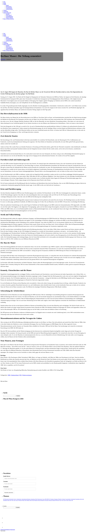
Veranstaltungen (9, 16)
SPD (56, 500)
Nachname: (6, 486)
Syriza (62, 500)
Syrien (60, 500)
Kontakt (7, 14)
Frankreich (63, 499)
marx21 (17, 500)
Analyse (15, 499)
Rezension (50, 500)
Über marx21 (9, 15)
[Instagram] (5, 527)
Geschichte (5, 11)
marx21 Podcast (9, 17)
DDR (9, 375)
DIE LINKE (47, 499)
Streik (58, 500)
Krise (12, 500)
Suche (4, 2)
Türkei (67, 500)
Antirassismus (33, 499)
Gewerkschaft (9, 7)
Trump (65, 500)
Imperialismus (77, 499)
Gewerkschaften (68, 499)
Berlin (36, 499)
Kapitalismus (5, 500)
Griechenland (73, 499)
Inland (7, 5)
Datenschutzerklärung (5, 529)
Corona (43, 499)
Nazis (25, 500)
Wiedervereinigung (27, 375)
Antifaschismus (9, 9)
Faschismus (52, 499)
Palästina (28, 500)
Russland (53, 500)
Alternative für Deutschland (9, 499)
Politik (4, 4)
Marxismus (20, 500)
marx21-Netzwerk (7, 12)
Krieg (10, 500)
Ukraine (70, 500)
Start (4, 1)
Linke (14, 500)
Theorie (5, 10)
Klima (8, 500)
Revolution (47, 500)
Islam (81, 499)
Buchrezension (40, 499)
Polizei (31, 500)
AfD (4, 499)
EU (49, 499)
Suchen (4, 506)
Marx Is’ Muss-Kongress (8, 18)
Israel (83, 499)
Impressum (12, 529)
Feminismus (56, 499)
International (8, 6)
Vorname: (5, 481)
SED (20, 375)
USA (72, 500)
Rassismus (36, 500)
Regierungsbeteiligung (41, 500)
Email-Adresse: (6, 476)
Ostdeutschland (15, 375)
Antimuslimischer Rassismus (26, 499)
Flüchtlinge (60, 499)
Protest (33, 500)
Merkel (23, 500)
